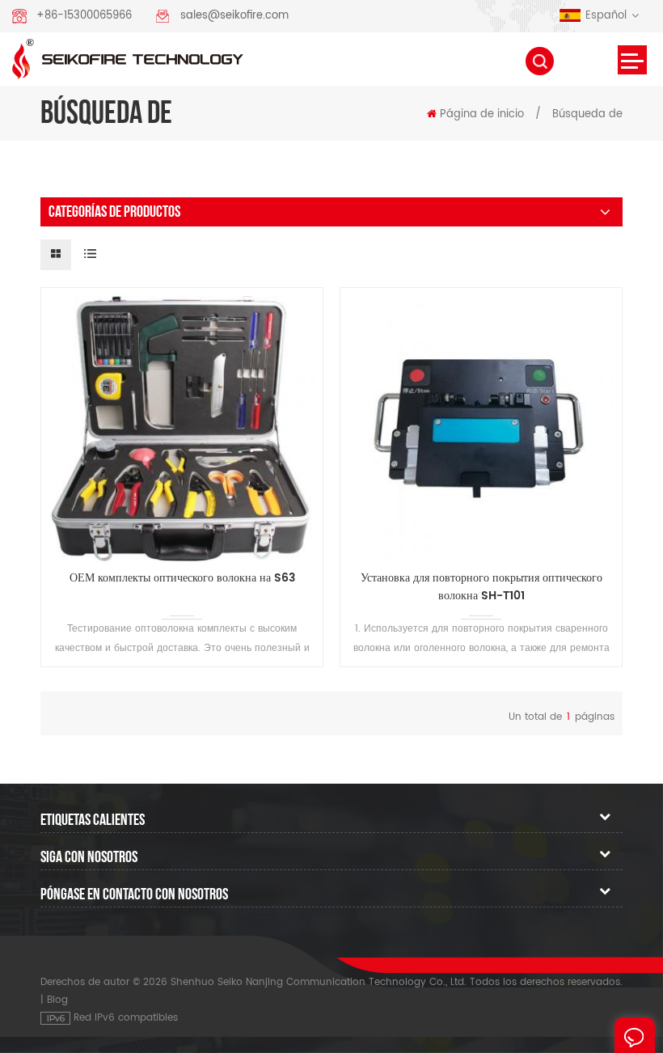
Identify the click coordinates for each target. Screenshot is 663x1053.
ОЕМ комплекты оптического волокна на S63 (182, 578)
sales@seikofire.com (234, 15)
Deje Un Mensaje (634, 1035)
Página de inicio (482, 114)
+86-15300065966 (84, 15)
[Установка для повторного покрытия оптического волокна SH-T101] (481, 428)
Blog (57, 1000)
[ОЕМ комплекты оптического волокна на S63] (182, 428)
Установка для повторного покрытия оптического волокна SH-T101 (481, 587)
